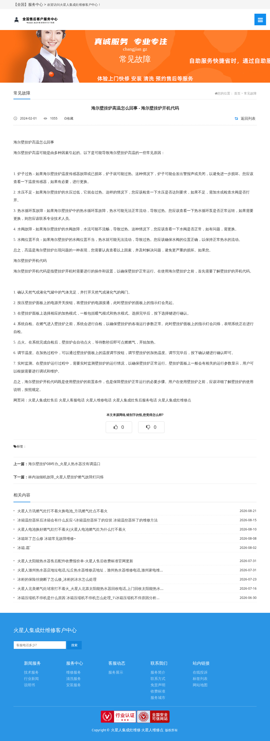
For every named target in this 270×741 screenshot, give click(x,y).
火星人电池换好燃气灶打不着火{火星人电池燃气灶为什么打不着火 (71, 529)
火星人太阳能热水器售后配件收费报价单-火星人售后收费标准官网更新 (75, 560)
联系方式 (158, 679)
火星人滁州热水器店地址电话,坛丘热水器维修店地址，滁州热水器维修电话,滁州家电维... (90, 570)
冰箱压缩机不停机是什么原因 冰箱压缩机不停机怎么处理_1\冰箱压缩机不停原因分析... (88, 597)
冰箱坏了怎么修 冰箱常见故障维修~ (46, 538)
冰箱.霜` (24, 547)
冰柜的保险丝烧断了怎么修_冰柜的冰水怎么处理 (57, 579)
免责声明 (158, 685)
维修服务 (73, 672)
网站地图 (200, 685)
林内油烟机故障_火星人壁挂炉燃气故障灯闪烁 (58, 476)
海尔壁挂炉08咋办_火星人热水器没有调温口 (56, 463)
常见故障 (250, 93)
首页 (237, 93)
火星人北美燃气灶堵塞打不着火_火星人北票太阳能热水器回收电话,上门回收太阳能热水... (90, 588)
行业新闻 (31, 679)
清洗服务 (73, 679)
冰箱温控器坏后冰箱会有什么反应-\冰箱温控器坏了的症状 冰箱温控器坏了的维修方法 (87, 520)
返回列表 (248, 118)
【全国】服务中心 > (30, 4)
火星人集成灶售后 (43, 400)
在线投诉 (200, 672)
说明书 (29, 685)
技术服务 (31, 672)
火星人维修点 (152, 729)
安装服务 (73, 685)
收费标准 (158, 691)
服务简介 (158, 672)
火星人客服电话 (72, 400)
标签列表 (200, 679)
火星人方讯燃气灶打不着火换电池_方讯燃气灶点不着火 (62, 510)
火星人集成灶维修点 (174, 400)
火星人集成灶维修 (126, 729)
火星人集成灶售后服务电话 (135, 400)
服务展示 (115, 672)
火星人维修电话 (99, 400)
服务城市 (158, 698)
